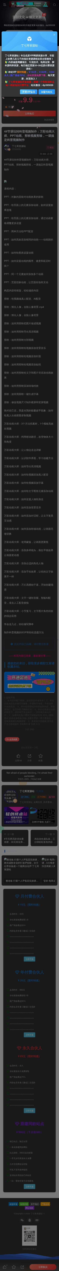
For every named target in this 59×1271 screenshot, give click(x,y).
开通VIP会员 (28, 91)
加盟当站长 (46, 91)
